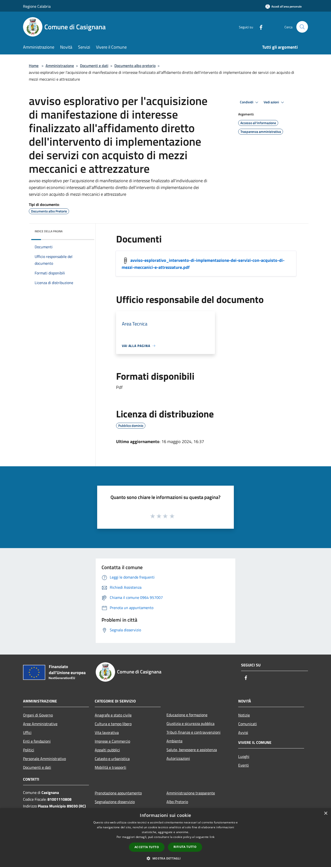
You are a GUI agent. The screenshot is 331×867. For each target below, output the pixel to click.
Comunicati (247, 724)
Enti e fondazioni (37, 741)
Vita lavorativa (107, 732)
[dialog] (165, 837)
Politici (28, 750)
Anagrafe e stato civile (113, 715)
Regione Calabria (37, 6)
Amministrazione (60, 65)
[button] (165, 858)
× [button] (325, 813)
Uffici (27, 732)
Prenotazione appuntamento (118, 793)
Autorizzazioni (178, 758)
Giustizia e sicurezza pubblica (190, 723)
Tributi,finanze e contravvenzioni (193, 732)
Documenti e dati (94, 65)
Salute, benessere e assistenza (191, 750)
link (212, 837)
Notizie (244, 715)
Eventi (243, 765)
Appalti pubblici (107, 750)
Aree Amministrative (40, 724)
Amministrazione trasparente (190, 793)
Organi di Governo (38, 715)
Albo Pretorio (177, 802)
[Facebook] (259, 26)
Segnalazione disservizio (115, 802)
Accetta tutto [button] (146, 847)
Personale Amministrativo (44, 758)
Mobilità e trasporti (110, 767)
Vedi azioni (272, 102)
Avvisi (243, 732)
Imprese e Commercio (112, 741)
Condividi (247, 102)
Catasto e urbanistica (112, 758)
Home (34, 65)
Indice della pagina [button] (49, 231)
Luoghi (243, 756)
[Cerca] (302, 27)
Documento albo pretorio (135, 65)
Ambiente (174, 741)
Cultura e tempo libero (113, 724)
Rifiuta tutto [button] (185, 847)
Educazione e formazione (186, 715)
